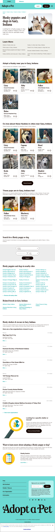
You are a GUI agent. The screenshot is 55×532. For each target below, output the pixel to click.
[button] (14, 91)
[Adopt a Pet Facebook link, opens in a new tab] (30, 500)
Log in (38, 6)
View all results (27, 183)
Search (27, 258)
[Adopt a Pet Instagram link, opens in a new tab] (42, 500)
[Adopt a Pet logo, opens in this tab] (27, 511)
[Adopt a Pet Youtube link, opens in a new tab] (39, 500)
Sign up (46, 6)
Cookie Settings (27, 521)
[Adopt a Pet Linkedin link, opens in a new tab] (45, 500)
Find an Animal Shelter (34, 431)
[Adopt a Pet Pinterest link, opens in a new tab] (36, 500)
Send (47, 486)
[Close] (52, 525)
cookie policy (6, 526)
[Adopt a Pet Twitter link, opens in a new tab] (33, 500)
